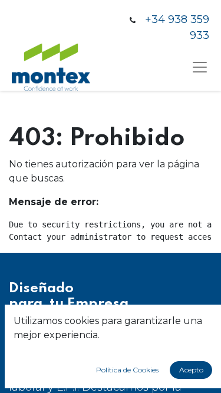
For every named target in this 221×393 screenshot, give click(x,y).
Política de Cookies (127, 369)
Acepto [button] (191, 369)
